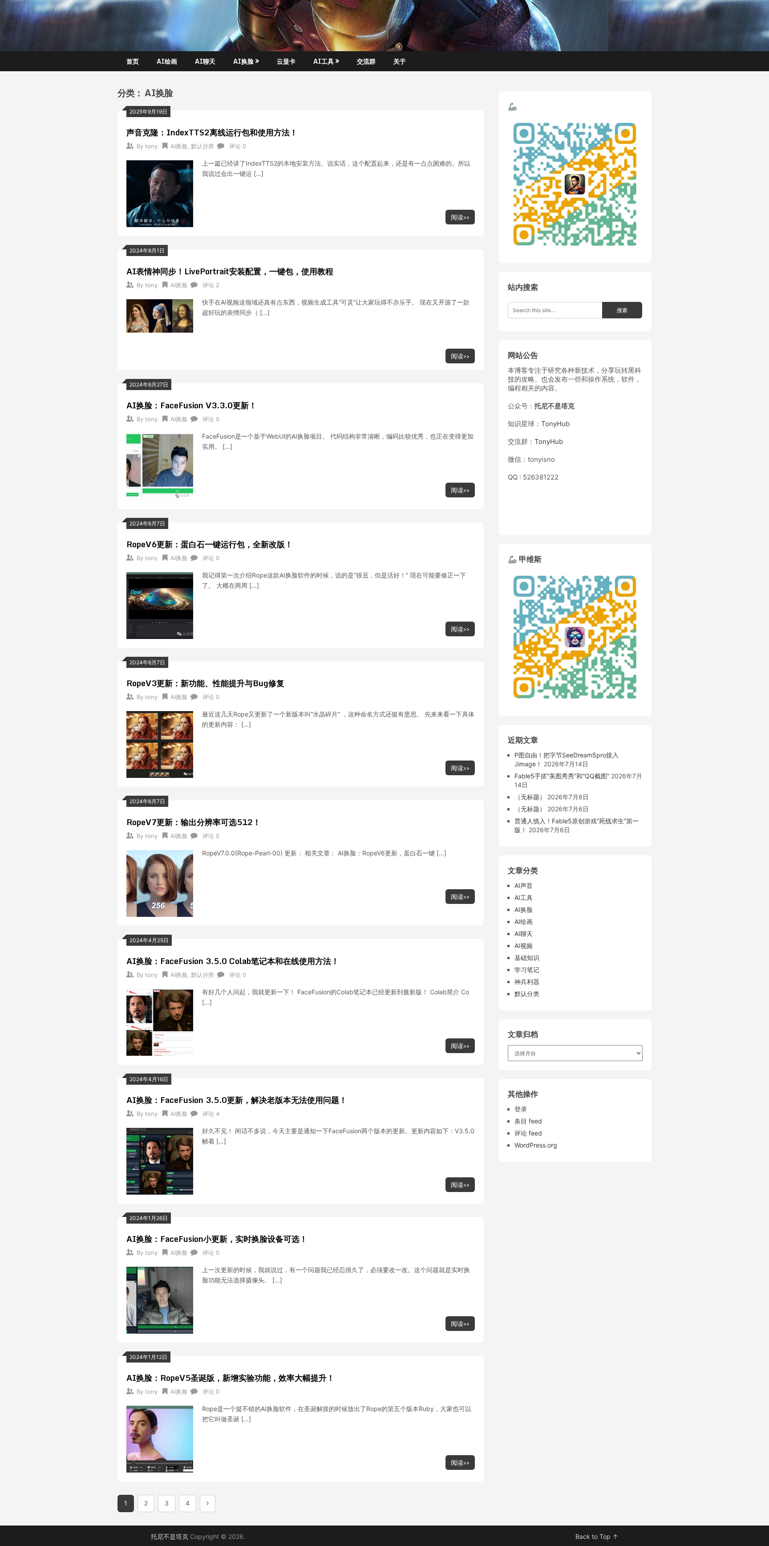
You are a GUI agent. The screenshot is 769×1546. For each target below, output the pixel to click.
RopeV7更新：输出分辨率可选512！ (193, 822)
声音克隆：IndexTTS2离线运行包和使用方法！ (212, 132)
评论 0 (237, 146)
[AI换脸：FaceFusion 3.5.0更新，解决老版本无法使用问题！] (159, 1160)
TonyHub (555, 423)
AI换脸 (243, 61)
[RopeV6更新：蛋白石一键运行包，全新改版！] (159, 604)
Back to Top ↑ (596, 1536)
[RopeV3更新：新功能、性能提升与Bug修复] (159, 743)
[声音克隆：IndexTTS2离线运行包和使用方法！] (159, 192)
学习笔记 (526, 969)
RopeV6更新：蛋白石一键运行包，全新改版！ (209, 544)
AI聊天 (205, 61)
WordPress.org (535, 1145)
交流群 (366, 61)
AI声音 (523, 885)
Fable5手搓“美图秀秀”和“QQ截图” (561, 776)
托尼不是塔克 (169, 1536)
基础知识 (526, 957)
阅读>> (460, 217)
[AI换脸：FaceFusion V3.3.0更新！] (159, 465)
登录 (520, 1109)
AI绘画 (167, 61)
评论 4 (210, 1113)
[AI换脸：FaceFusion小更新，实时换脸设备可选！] (159, 1299)
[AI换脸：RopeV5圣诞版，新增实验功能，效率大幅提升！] (159, 1438)
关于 (399, 61)
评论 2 (210, 285)
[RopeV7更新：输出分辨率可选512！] (159, 882)
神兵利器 (526, 981)
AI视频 (523, 945)
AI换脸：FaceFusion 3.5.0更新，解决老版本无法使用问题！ (236, 1100)
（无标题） (530, 797)
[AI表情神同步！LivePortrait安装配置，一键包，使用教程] (159, 315)
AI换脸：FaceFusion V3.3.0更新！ (191, 405)
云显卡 (286, 61)
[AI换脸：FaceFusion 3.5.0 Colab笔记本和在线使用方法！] (159, 1021)
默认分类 (202, 146)
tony (151, 146)
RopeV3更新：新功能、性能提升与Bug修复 (205, 683)
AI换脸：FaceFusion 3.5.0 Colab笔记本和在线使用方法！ (232, 961)
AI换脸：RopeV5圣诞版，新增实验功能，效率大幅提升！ (230, 1377)
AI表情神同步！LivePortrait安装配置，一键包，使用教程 (229, 271)
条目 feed (528, 1121)
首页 (132, 61)
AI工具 (323, 61)
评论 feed (528, 1133)
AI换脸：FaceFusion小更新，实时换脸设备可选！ (217, 1238)
